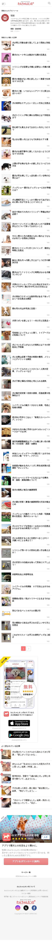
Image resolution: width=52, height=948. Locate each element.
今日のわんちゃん (22, 876)
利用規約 (34, 890)
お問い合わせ (42, 890)
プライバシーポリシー (20, 897)
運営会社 (32, 897)
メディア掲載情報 (42, 897)
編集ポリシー (25, 890)
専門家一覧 (7, 897)
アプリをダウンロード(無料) (26, 861)
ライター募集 (26, 893)
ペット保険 (32, 876)
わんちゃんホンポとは (11, 890)
